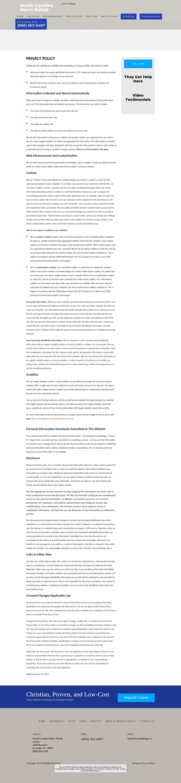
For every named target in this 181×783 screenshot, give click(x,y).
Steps (83, 721)
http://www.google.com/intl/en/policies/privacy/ (53, 419)
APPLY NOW (138, 64)
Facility (96, 721)
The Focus (33, 16)
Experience (56, 721)
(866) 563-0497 (31, 25)
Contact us (147, 721)
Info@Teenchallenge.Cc (139, 738)
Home (20, 16)
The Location (74, 16)
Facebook (83, 756)
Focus (72, 721)
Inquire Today (136, 697)
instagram (98, 756)
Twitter (90, 756)
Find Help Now (151, 16)
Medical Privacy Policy (121, 721)
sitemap (136, 763)
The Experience (52, 16)
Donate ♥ (128, 16)
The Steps (92, 16)
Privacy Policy (148, 763)
